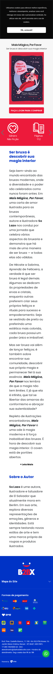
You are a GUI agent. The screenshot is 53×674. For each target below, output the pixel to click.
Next (50, 133)
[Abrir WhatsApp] (46, 653)
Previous (2, 133)
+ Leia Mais (26, 464)
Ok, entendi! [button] (27, 30)
